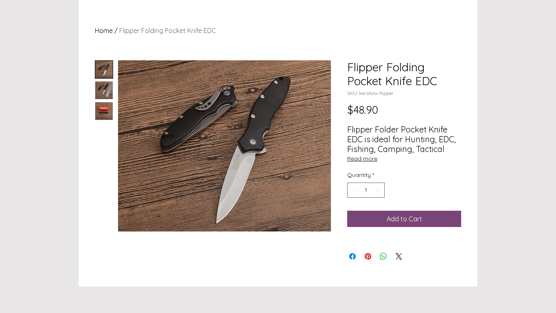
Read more (362, 158)
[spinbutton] (366, 190)
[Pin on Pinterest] (368, 256)
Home (104, 30)
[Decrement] (353, 190)
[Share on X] (399, 256)
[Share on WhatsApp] (383, 256)
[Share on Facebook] (352, 256)
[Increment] (378, 190)
